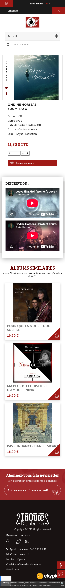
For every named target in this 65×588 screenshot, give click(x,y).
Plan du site (12, 569)
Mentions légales (15, 559)
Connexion (13, 10)
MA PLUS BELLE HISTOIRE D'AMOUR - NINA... (27, 388)
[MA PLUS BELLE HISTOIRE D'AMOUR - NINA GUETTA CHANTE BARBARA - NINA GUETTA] (32, 363)
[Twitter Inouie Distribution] (19, 541)
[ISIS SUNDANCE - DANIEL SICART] (32, 423)
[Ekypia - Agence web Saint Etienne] (32, 576)
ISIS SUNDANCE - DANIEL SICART (32, 446)
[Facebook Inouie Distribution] (9, 541)
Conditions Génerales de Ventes (23, 564)
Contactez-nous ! (19, 554)
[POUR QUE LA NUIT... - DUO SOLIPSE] (32, 302)
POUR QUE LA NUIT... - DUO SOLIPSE (28, 328)
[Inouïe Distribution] (32, 22)
